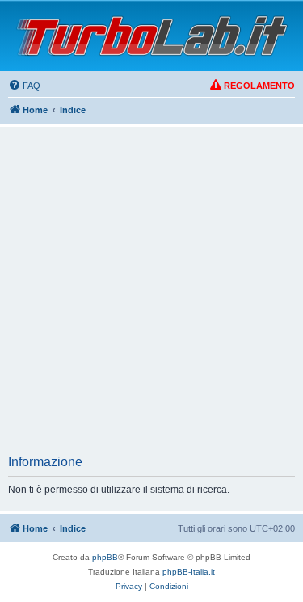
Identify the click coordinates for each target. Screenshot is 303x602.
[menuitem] (24, 85)
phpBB (105, 557)
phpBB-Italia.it (188, 571)
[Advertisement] (151, 295)
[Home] (151, 36)
